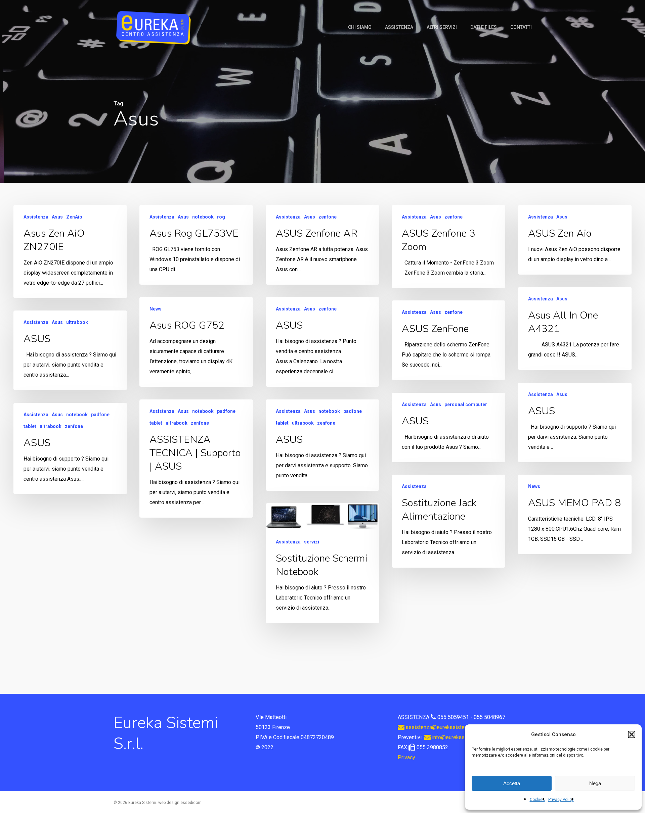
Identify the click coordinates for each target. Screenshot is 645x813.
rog (221, 217)
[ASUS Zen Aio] (575, 240)
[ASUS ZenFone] (448, 340)
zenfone (327, 217)
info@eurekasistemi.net (459, 737)
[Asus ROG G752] (196, 342)
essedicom (191, 802)
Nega (595, 783)
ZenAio (74, 217)
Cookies (537, 799)
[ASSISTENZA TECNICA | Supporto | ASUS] (196, 458)
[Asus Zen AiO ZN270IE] (70, 251)
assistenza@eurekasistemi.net (441, 727)
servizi (311, 541)
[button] (631, 734)
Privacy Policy (561, 799)
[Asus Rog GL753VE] (196, 245)
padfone (226, 411)
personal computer (465, 404)
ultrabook (77, 322)
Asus (57, 217)
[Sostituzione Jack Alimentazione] (448, 521)
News (155, 309)
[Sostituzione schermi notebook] (322, 563)
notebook (203, 217)
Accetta (511, 783)
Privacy (406, 757)
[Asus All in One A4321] (575, 328)
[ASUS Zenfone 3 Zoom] (448, 246)
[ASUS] (322, 342)
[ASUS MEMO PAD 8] (575, 514)
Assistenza (36, 217)
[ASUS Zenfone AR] (322, 245)
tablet (155, 423)
